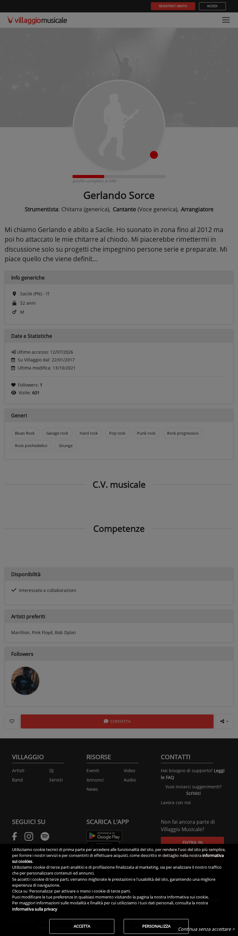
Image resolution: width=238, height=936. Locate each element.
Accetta (82, 926)
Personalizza (156, 926)
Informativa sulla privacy (34, 909)
